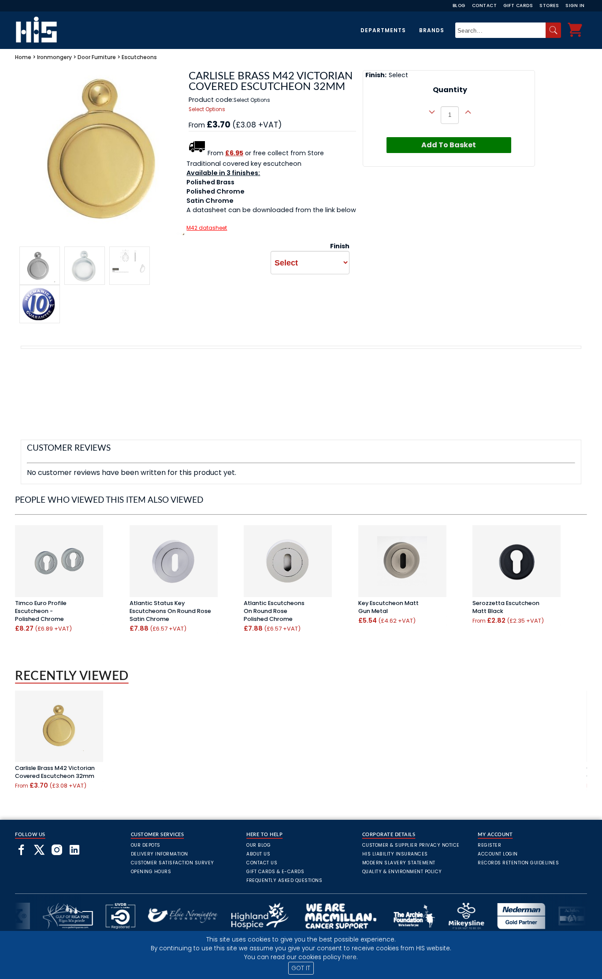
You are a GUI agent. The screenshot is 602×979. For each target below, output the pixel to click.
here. (350, 957)
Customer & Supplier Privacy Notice (411, 845)
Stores (549, 5)
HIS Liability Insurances (395, 854)
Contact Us (261, 862)
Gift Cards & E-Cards (275, 871)
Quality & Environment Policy (402, 871)
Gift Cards (518, 5)
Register (489, 845)
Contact (484, 5)
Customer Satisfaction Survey (172, 862)
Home (23, 57)
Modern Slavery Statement (398, 862)
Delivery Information (159, 854)
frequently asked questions (284, 880)
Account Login (498, 854)
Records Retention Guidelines (518, 862)
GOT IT (300, 968)
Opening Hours (151, 871)
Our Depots (145, 845)
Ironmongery (54, 57)
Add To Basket (448, 145)
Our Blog (258, 845)
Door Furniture (97, 57)
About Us (258, 854)
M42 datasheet (206, 228)
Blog (459, 5)
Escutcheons (139, 57)
